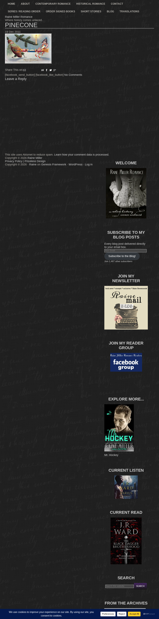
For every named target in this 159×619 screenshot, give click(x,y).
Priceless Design (35, 161)
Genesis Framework (53, 164)
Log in (89, 164)
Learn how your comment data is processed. (81, 154)
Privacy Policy (13, 161)
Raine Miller (34, 157)
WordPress (75, 164)
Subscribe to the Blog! (122, 256)
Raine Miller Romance (18, 16)
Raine (32, 164)
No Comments (73, 74)
